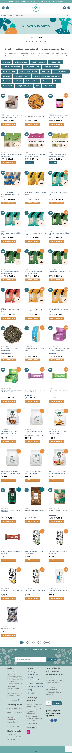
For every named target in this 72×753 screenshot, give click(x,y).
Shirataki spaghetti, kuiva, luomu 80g (58, 552)
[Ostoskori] (68, 7)
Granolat (6, 62)
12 (39, 642)
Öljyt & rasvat (49, 86)
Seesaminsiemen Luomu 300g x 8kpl (59, 234)
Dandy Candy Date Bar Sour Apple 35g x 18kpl (11, 391)
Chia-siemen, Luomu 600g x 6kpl (60, 271)
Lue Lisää (29, 162)
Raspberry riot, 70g (8, 629)
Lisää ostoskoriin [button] (9, 124)
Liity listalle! (52, 659)
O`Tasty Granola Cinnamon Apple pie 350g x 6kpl (11, 155)
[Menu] (3, 7)
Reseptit (31, 693)
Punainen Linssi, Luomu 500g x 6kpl (11, 234)
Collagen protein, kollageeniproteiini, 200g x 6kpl (10, 194)
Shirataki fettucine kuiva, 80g (11, 590)
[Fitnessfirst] (36, 8)
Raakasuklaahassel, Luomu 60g (36, 510)
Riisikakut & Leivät (32, 81)
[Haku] (7, 7)
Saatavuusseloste (35, 686)
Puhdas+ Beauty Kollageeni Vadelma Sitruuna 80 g (58, 117)
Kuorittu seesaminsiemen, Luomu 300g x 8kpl (10, 272)
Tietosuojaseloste (35, 683)
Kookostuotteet (9, 71)
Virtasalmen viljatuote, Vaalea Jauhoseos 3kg (57, 472)
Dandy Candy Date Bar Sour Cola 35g (11, 552)
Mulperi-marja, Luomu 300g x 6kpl (11, 311)
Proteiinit (6, 81)
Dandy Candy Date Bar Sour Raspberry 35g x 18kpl (59, 349)
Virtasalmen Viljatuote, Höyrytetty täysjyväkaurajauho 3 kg (34, 433)
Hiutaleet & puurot (38, 62)
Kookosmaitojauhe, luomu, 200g (58, 591)
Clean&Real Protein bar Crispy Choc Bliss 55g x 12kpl (12, 117)
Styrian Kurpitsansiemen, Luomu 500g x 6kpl (33, 272)
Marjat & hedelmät (61, 71)
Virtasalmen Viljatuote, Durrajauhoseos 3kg (10, 432)
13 (43, 642)
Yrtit (37, 86)
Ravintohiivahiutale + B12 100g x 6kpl (35, 194)
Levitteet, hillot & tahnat (28, 71)
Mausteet (6, 76)
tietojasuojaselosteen (51, 717)
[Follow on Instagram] (55, 720)
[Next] (50, 642)
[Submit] (68, 15)
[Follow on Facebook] (52, 720)
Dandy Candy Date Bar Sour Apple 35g (59, 391)
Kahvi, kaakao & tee (32, 67)
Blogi (30, 690)
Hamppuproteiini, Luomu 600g (59, 510)
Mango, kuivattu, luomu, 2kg (35, 116)
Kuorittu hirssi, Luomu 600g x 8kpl (35, 234)
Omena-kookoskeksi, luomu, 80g (35, 349)
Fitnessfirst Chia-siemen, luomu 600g (9, 349)
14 (47, 642)
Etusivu (32, 38)
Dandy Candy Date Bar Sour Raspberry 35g (35, 391)
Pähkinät (18, 81)
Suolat (57, 81)
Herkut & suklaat (21, 62)
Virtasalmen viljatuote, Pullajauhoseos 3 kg (57, 432)
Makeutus (45, 71)
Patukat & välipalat (22, 76)
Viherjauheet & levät (24, 86)
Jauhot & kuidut (55, 62)
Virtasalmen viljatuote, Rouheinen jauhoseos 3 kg (10, 472)
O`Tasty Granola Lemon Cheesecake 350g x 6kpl (57, 155)
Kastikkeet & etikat (51, 67)
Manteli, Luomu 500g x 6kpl (34, 310)
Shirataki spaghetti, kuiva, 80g (35, 590)
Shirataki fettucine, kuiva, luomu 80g (34, 552)
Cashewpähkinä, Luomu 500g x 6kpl (59, 311)
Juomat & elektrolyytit (11, 67)
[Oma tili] (64, 7)
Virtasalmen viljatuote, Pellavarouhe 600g (33, 472)
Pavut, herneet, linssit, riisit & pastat (47, 76)
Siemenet (46, 81)
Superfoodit (7, 86)
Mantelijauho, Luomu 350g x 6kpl (59, 194)
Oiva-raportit (14, 700)
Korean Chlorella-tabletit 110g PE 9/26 (11, 511)
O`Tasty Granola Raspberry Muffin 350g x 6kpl (35, 155)
